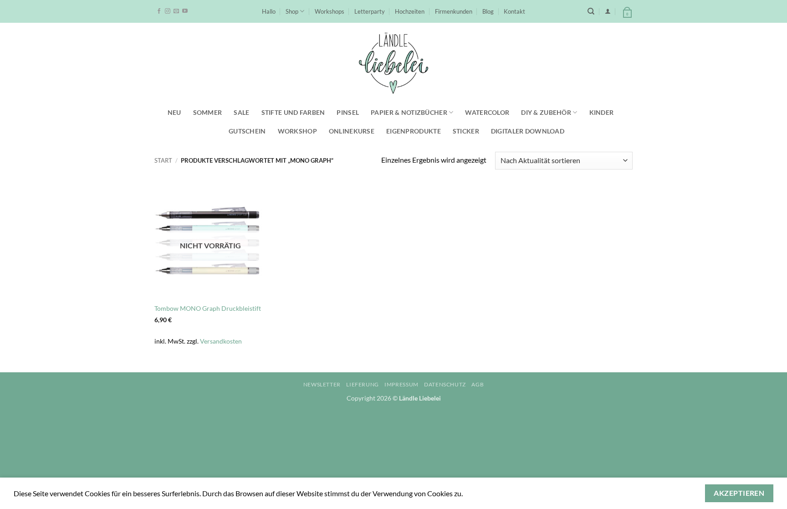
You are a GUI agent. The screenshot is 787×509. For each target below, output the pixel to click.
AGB (477, 384)
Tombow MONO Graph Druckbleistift (207, 308)
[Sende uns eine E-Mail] (176, 11)
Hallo (269, 11)
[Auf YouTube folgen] (185, 11)
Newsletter (322, 384)
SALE (241, 112)
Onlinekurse (351, 131)
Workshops (329, 11)
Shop (292, 11)
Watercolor (487, 112)
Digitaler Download (527, 131)
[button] (608, 11)
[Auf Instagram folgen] (167, 11)
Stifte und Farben (293, 112)
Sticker (466, 131)
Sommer (207, 112)
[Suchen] (591, 11)
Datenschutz (445, 384)
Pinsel (348, 112)
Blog (488, 11)
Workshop (297, 131)
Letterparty (369, 11)
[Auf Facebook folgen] (159, 11)
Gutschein (247, 131)
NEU (174, 112)
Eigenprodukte (413, 131)
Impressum (401, 384)
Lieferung (362, 384)
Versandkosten (221, 341)
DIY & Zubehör (546, 112)
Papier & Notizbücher (409, 112)
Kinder (601, 112)
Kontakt (514, 11)
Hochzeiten (409, 11)
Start (163, 160)
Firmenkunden (453, 11)
